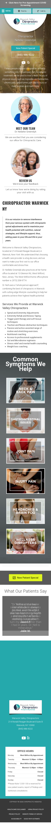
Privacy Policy (14, 809)
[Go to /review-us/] (25, 162)
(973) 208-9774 (19, 280)
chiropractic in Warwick (33, 288)
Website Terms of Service (32, 809)
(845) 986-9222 (25, 723)
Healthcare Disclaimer (16, 804)
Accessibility (16, 813)
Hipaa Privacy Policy (36, 804)
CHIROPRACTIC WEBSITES (32, 797)
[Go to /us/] (25, 110)
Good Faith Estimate (32, 813)
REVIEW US (25, 180)
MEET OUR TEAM (25, 128)
